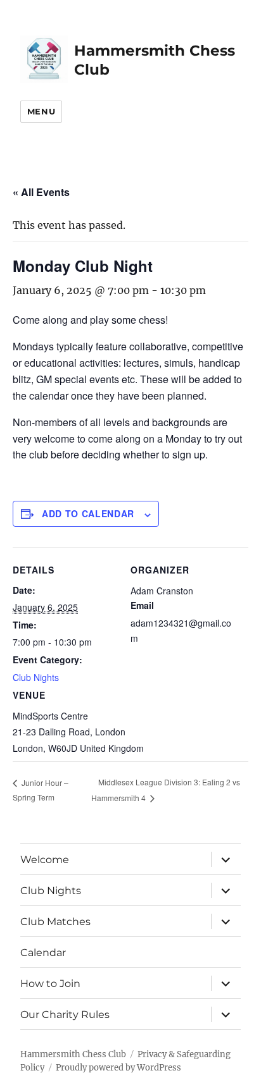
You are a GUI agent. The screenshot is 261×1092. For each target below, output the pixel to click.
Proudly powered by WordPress (118, 1067)
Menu (41, 111)
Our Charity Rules (65, 1015)
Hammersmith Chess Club (73, 1054)
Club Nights (36, 677)
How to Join (50, 984)
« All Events (41, 192)
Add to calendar (88, 513)
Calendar (43, 953)
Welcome (44, 860)
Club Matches (55, 922)
